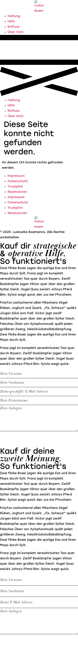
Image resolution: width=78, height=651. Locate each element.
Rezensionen (17, 192)
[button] (39, 66)
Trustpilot (15, 186)
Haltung (14, 16)
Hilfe (11, 21)
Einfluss (14, 26)
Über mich (15, 32)
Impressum (16, 176)
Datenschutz (18, 181)
